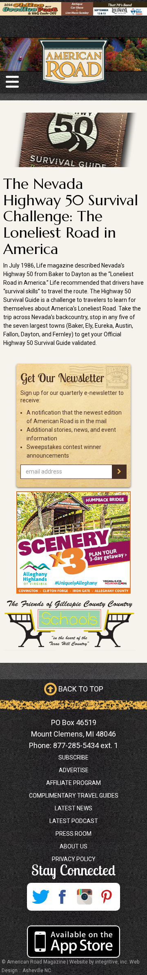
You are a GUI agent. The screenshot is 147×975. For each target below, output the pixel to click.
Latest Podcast (73, 821)
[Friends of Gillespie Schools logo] (73, 624)
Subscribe (73, 757)
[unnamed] (73, 542)
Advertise (74, 770)
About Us (73, 846)
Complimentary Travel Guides (73, 795)
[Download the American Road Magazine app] (73, 941)
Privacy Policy (74, 859)
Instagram (84, 897)
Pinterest (106, 897)
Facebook (62, 897)
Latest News (73, 808)
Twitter (40, 897)
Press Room (73, 833)
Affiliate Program (73, 783)
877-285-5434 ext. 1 (85, 745)
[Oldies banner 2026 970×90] (73, 8)
